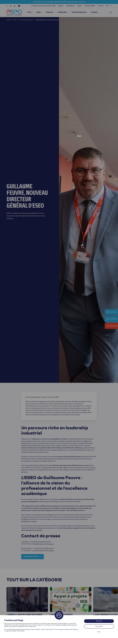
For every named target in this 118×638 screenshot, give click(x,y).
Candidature (70, 6)
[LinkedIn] (14, 6)
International (62, 12)
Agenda (60, 6)
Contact (101, 6)
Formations (49, 12)
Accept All (99, 621)
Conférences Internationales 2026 (43, 6)
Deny (98, 631)
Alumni (79, 6)
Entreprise (94, 12)
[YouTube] (19, 6)
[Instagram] (10, 6)
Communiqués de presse (26, 20)
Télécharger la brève (31, 556)
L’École (29, 12)
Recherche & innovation (79, 12)
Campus (38, 12)
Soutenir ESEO (90, 6)
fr (107, 6)
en (110, 6)
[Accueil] (14, 12)
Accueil (9, 20)
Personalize (99, 626)
